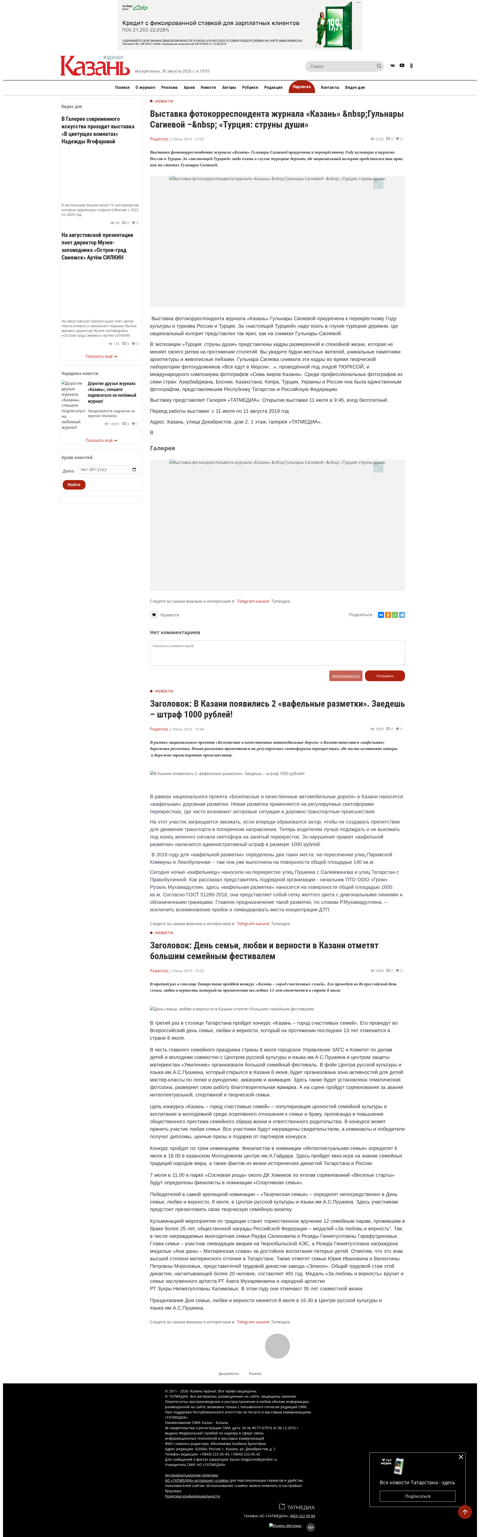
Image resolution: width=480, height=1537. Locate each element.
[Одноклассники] (388, 615)
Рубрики (250, 87)
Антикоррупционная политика (191, 1475)
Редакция (273, 87)
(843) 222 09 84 (302, 1515)
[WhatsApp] (395, 615)
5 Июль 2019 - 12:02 (187, 139)
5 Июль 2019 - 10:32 (187, 970)
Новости (208, 87)
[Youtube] (402, 66)
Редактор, (159, 139)
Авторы (229, 87)
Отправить (385, 676)
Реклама (169, 87)
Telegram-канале (253, 601)
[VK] (392, 66)
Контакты (330, 87)
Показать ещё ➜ (101, 356)
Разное (255, 1373)
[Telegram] (402, 615)
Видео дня (355, 87)
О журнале (145, 87)
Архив (189, 87)
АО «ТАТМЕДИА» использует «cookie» (197, 1480)
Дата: (68, 471)
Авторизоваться (346, 675)
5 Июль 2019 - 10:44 (187, 729)
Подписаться (417, 1496)
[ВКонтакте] (381, 615)
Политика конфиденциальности (192, 1496)
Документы (229, 1373)
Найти (74, 485)
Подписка (302, 86)
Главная (122, 87)
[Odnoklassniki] (411, 66)
